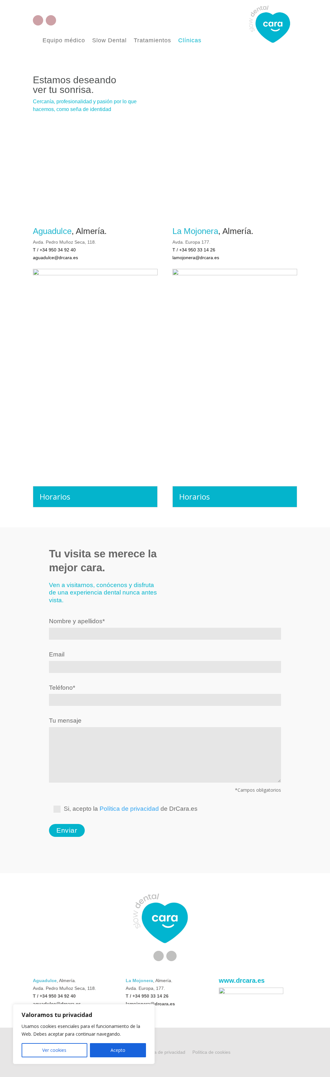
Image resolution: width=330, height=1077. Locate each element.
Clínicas (189, 41)
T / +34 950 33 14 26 (193, 249)
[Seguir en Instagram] (51, 20)
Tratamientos (152, 41)
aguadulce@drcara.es (55, 257)
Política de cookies (211, 1052)
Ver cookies (54, 1050)
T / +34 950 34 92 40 (54, 249)
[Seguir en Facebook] (38, 20)
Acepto (118, 1050)
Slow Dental (109, 41)
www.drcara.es (242, 980)
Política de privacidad (129, 808)
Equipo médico (64, 41)
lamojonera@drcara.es (195, 257)
